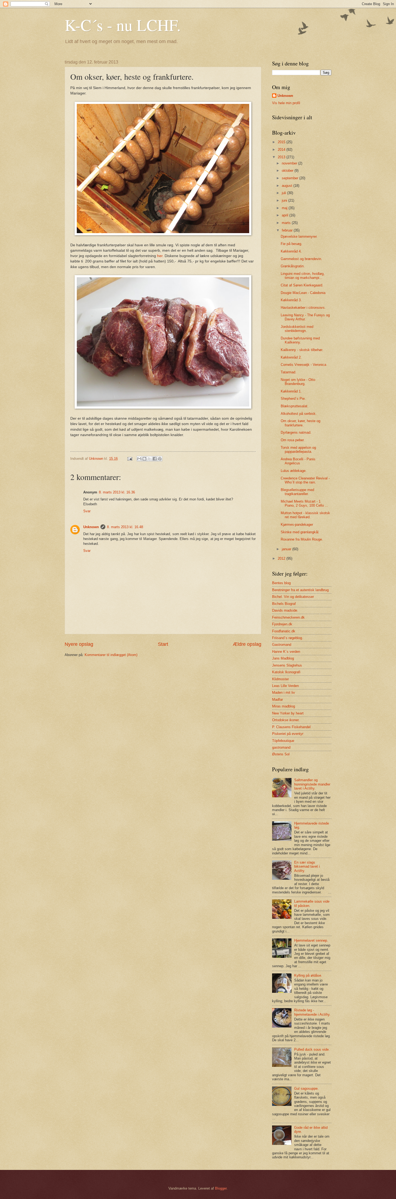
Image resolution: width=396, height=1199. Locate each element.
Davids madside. (285, 610)
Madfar (277, 699)
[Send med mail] (139, 458)
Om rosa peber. (293, 440)
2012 (282, 558)
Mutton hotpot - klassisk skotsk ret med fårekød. (305, 515)
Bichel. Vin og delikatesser (293, 597)
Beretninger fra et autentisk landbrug (300, 590)
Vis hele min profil (286, 103)
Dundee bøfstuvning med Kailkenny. (300, 340)
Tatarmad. (288, 372)
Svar (87, 511)
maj (285, 208)
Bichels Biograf (284, 604)
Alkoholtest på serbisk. (299, 414)
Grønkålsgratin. (293, 266)
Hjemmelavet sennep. (311, 940)
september (290, 178)
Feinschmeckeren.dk (288, 617)
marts (287, 223)
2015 (282, 142)
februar (288, 230)
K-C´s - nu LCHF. (123, 25)
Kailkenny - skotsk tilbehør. (302, 350)
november (290, 163)
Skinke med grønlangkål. (300, 532)
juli (284, 193)
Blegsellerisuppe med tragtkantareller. (297, 492)
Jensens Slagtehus (287, 665)
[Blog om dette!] (144, 458)
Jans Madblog (283, 658)
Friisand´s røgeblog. (287, 638)
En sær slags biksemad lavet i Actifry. (307, 866)
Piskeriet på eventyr (287, 734)
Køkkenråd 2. (291, 357)
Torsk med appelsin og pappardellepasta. (298, 450)
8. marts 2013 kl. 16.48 (125, 527)
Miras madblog (283, 706)
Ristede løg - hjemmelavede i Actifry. (312, 1012)
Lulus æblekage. (294, 471)
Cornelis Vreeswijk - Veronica (303, 365)
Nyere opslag (79, 644)
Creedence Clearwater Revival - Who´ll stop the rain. (305, 480)
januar (287, 549)
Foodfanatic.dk (283, 631)
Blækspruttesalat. (294, 406)
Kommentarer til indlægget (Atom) (111, 655)
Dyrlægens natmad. (296, 432)
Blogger (221, 1188)
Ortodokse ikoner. (286, 720)
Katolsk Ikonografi (286, 672)
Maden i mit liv (283, 692)
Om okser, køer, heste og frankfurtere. (300, 423)
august (287, 186)
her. (160, 256)
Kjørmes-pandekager (297, 525)
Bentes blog (281, 583)
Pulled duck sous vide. (312, 1049)
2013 (282, 157)
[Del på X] (149, 458)
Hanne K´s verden (286, 652)
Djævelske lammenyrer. (299, 236)
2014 (282, 150)
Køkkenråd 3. (291, 300)
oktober (288, 171)
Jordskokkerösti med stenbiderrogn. (297, 329)
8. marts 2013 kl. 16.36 (117, 492)
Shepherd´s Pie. (293, 399)
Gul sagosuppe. (306, 1088)
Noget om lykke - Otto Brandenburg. (298, 382)
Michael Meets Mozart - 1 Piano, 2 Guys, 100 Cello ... (304, 503)
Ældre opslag (247, 644)
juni (285, 200)
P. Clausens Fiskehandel (291, 727)
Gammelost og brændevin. (301, 259)
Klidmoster (280, 679)
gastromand (281, 747)
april (285, 215)
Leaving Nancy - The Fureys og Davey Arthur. (305, 317)
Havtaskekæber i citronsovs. (303, 308)
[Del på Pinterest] (159, 458)
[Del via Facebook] (154, 458)
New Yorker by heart (288, 713)
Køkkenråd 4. (291, 251)
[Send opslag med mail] (129, 459)
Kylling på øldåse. (308, 975)
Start (163, 644)
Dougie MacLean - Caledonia (303, 293)
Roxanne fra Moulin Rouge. (302, 539)
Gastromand (281, 645)
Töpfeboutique (283, 741)
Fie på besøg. (291, 244)
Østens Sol (281, 754)
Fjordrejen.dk (282, 624)
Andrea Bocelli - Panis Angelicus (298, 461)
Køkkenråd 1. (291, 391)
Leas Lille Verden (285, 686)
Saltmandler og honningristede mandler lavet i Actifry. (312, 784)
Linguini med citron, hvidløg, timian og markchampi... (303, 276)
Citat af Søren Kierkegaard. (302, 285)
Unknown (91, 527)
